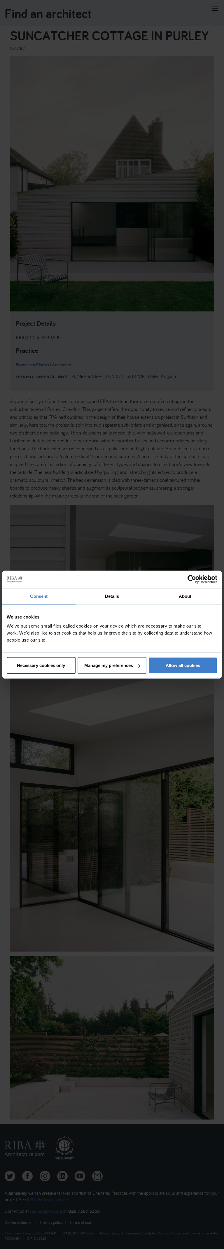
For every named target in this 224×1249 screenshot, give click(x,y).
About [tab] (185, 595)
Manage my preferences (108, 665)
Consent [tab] (39, 595)
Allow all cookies (183, 665)
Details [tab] (112, 595)
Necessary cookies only (41, 665)
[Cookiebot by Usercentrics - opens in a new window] (191, 579)
